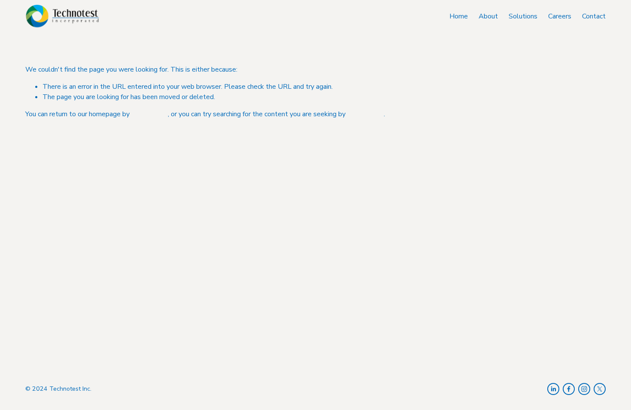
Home (458, 16)
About (488, 16)
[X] (600, 389)
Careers (559, 16)
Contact (594, 16)
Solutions (523, 16)
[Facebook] (569, 389)
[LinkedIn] (553, 389)
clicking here (149, 114)
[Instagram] (584, 389)
